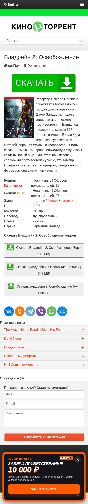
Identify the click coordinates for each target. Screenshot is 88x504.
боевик (52, 201)
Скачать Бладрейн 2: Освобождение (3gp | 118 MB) (48, 251)
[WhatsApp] (51, 311)
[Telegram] (30, 311)
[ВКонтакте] (9, 311)
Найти (81, 40)
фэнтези (67, 201)
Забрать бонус (44, 489)
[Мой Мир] (62, 311)
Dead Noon (12, 338)
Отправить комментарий (44, 437)
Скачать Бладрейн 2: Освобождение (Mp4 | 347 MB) (48, 270)
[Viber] (41, 311)
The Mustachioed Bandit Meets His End (33, 329)
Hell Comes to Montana (21, 364)
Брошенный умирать (20, 356)
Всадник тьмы (14, 347)
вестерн (39, 201)
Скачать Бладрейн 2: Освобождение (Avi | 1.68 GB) (48, 290)
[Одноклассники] (20, 311)
